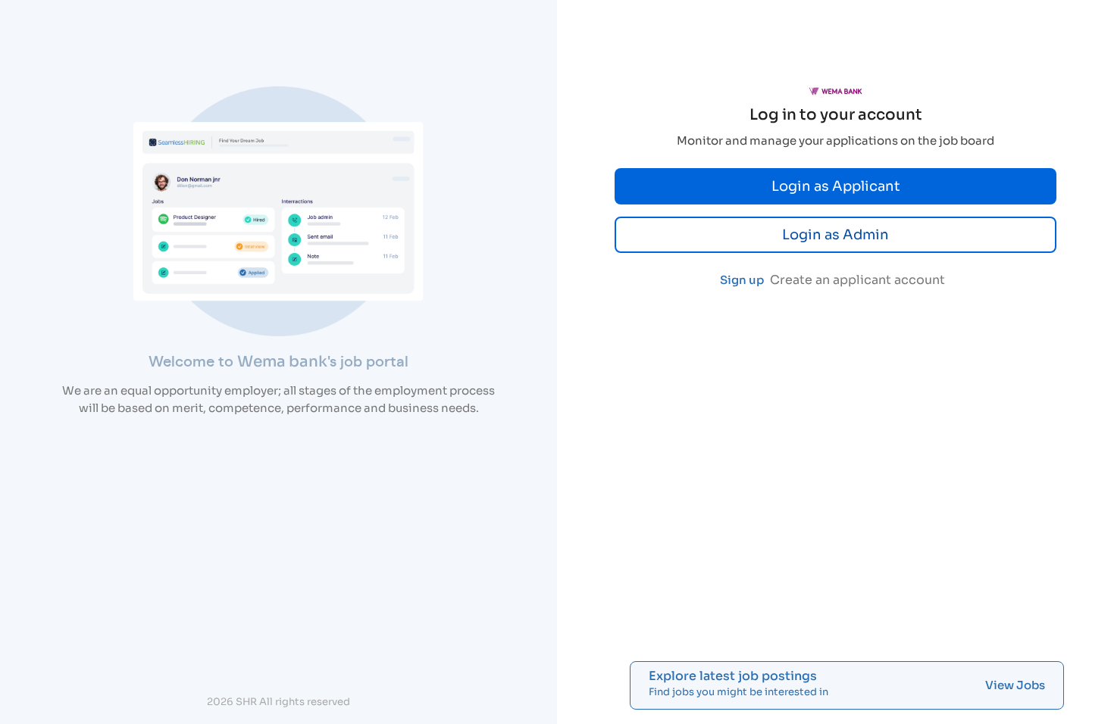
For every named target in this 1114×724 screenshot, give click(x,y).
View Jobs (1015, 685)
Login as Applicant (835, 186)
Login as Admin (835, 234)
